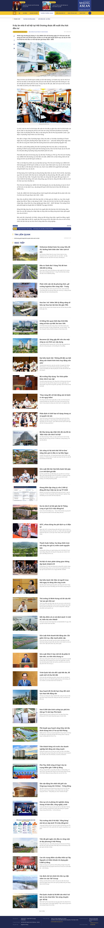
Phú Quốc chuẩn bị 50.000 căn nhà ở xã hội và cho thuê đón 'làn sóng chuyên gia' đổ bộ (55, 896)
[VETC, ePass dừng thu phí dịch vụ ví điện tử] (25, 530)
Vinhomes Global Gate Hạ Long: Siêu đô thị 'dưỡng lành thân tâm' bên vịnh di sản (55, 249)
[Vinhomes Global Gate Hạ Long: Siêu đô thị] (25, 253)
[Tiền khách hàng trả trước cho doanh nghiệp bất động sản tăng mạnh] (25, 752)
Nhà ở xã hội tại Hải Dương (20, 31)
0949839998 (92, 924)
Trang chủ (17, 19)
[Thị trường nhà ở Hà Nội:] (25, 826)
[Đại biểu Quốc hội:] (25, 364)
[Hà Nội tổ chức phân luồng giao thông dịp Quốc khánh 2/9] (25, 567)
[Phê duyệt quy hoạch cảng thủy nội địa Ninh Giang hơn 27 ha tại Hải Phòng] (25, 734)
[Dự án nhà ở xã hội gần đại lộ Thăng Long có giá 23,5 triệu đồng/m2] (25, 512)
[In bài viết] (14, 48)
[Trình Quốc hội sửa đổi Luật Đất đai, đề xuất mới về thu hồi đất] (25, 678)
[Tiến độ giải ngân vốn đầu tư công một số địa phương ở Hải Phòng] (25, 845)
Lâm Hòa (69, 225)
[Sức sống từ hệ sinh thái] (25, 456)
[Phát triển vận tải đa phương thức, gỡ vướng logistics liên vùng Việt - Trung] (25, 290)
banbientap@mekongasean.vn (57, 921)
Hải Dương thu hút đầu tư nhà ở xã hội (38, 31)
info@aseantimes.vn (94, 922)
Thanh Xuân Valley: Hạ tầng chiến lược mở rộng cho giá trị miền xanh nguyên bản (55, 545)
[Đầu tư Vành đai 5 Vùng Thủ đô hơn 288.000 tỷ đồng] (25, 271)
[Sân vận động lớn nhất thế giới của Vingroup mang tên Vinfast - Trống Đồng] (25, 789)
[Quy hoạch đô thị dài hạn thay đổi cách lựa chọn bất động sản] (25, 697)
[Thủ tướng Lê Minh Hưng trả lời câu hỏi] (25, 604)
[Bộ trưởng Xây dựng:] (25, 382)
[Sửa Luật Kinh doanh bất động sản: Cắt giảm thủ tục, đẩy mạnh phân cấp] (25, 641)
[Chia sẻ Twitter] (14, 44)
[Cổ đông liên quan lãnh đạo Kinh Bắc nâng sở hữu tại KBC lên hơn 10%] (25, 327)
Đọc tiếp (20, 243)
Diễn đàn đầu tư (60, 13)
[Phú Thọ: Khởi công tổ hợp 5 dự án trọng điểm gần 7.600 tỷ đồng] (25, 771)
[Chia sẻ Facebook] (14, 40)
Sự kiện (22, 2)
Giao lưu (52, 2)
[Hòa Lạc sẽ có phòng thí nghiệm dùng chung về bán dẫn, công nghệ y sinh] (25, 808)
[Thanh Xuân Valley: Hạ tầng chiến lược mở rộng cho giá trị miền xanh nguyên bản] (25, 549)
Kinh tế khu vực (72, 13)
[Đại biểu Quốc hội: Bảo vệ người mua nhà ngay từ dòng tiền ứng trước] (25, 586)
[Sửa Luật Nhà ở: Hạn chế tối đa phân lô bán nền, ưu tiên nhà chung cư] (25, 660)
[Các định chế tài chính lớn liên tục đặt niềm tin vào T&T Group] (25, 882)
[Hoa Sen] (25, 308)
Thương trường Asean (47, 13)
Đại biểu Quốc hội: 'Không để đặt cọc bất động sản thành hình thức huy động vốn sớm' (55, 360)
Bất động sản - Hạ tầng (44, 19)
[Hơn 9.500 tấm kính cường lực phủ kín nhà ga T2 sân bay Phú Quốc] (25, 715)
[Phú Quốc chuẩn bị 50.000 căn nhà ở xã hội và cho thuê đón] (25, 900)
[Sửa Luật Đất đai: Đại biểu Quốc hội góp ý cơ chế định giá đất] (25, 475)
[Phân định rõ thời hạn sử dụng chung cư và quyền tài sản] (25, 419)
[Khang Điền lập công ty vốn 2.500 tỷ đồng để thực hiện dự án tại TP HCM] (25, 493)
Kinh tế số (82, 13)
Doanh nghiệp (34, 13)
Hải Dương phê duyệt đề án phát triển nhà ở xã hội (26, 238)
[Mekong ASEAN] (84, 5)
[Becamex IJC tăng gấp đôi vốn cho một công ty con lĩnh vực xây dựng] (25, 345)
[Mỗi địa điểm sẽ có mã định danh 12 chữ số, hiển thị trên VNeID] (25, 623)
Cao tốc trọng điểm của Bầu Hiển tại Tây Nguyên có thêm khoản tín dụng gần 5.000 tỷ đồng (55, 859)
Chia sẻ (15, 225)
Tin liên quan (22, 234)
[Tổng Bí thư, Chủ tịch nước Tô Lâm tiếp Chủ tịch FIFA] (17, 5)
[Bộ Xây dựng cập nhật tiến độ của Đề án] (25, 438)
